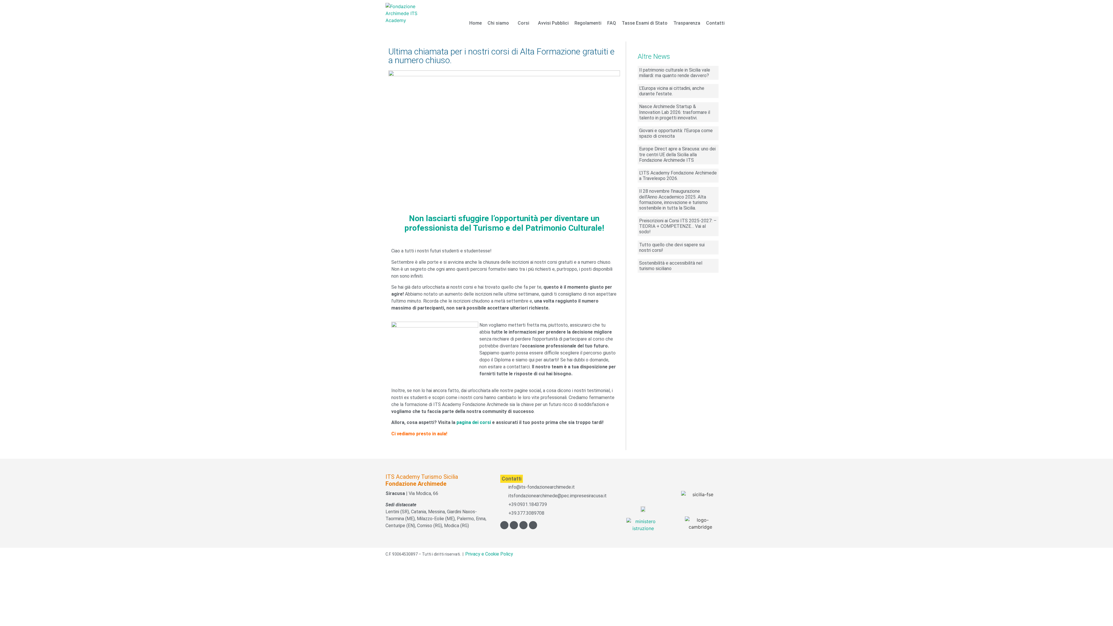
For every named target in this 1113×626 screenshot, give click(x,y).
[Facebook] (504, 525)
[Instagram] (523, 525)
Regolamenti (587, 23)
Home (475, 23)
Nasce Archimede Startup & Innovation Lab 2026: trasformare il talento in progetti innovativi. (674, 112)
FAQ (611, 23)
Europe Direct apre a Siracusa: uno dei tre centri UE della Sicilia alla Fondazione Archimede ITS (677, 154)
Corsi (523, 23)
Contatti (715, 23)
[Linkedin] (533, 525)
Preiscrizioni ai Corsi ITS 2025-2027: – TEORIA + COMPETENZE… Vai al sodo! (677, 226)
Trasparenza (686, 23)
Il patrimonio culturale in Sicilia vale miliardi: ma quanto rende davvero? (674, 72)
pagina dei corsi (474, 422)
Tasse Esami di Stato (645, 23)
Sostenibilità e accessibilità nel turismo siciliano (670, 265)
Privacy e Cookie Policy (489, 554)
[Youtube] (514, 525)
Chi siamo (498, 23)
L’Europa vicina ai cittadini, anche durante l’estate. (671, 91)
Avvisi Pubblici (553, 23)
